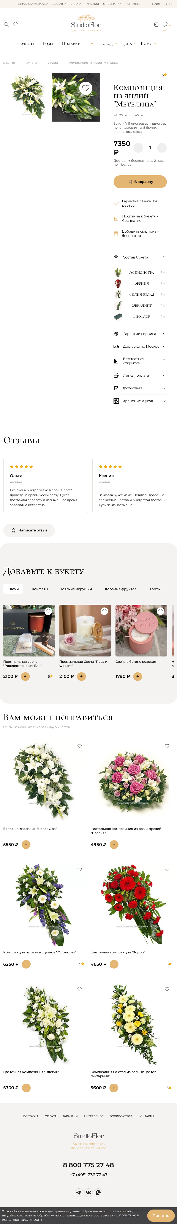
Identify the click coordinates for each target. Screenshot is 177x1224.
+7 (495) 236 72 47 (88, 1174)
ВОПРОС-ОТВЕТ (121, 1116)
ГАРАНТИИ (70, 1116)
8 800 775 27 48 (88, 1165)
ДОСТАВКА (30, 1116)
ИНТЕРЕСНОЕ (93, 1116)
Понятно (161, 1215)
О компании (112, 3)
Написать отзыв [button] (32, 530)
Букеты (26, 43)
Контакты (133, 3)
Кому (146, 43)
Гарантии (92, 3)
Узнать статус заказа (33, 3)
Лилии (53, 62)
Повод (106, 43)
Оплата (76, 3)
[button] (6, 23)
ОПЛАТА (51, 1116)
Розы (48, 43)
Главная (9, 62)
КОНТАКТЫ (146, 1116)
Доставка (59, 3)
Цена (126, 43)
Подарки (71, 43)
